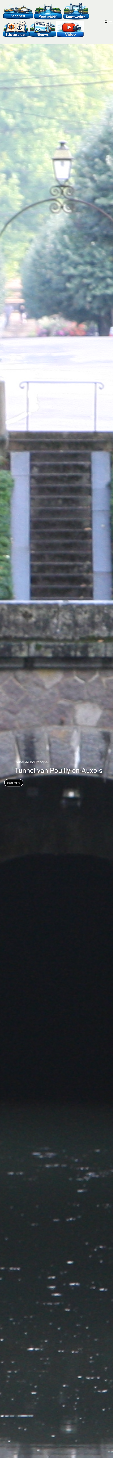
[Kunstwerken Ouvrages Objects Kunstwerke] (76, 11)
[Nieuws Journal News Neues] (42, 28)
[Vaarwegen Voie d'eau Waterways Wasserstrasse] (48, 11)
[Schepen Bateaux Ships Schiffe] (18, 11)
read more (24, 786)
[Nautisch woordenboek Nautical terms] (16, 28)
